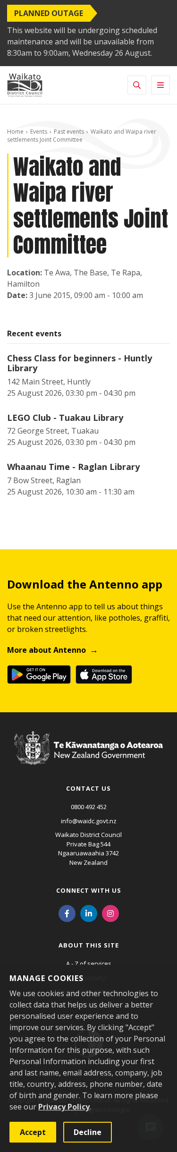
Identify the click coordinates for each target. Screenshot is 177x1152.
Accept (33, 1132)
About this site (89, 945)
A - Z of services (88, 963)
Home (15, 132)
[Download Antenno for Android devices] (39, 674)
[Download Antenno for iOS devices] (104, 674)
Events (38, 132)
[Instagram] (110, 912)
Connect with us (88, 890)
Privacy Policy (64, 1106)
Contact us (88, 788)
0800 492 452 (89, 806)
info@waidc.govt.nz (89, 821)
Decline (87, 1132)
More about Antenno (46, 650)
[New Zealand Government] (88, 756)
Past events (69, 132)
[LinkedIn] (88, 912)
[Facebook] (67, 912)
